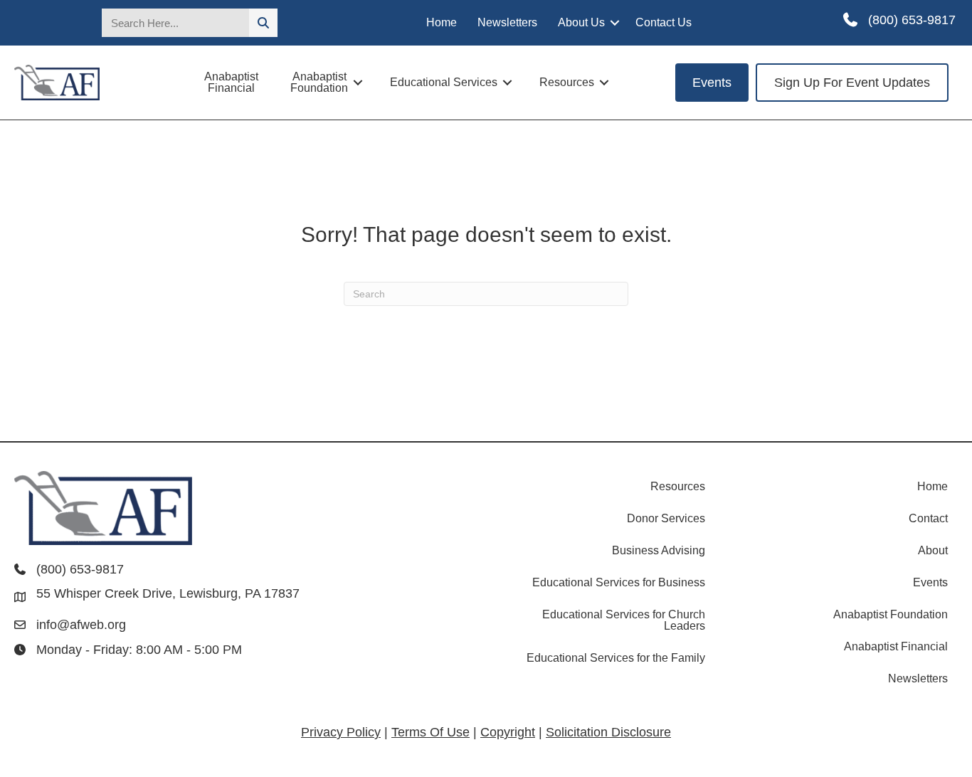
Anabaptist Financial (231, 82)
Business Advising (658, 550)
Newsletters (507, 22)
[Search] (263, 23)
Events (930, 582)
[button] (615, 22)
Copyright (507, 732)
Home (441, 22)
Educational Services (443, 82)
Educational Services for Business (618, 582)
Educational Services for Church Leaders (623, 620)
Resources (566, 82)
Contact (928, 518)
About (933, 550)
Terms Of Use (430, 732)
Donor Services (666, 518)
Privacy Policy (341, 732)
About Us (581, 22)
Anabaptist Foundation (319, 82)
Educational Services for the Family (616, 658)
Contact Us (663, 22)
